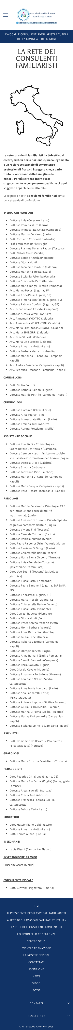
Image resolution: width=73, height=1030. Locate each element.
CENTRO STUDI (36, 941)
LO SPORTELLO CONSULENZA (36, 934)
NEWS (36, 976)
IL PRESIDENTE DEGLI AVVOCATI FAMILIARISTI (36, 913)
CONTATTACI (36, 962)
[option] (36, 36)
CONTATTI (36, 1003)
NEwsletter (36, 1015)
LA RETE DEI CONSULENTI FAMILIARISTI (36, 927)
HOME (36, 906)
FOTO (36, 990)
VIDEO (36, 983)
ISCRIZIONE (36, 969)
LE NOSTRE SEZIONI (36, 955)
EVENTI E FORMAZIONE (37, 948)
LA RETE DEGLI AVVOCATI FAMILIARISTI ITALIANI (36, 920)
